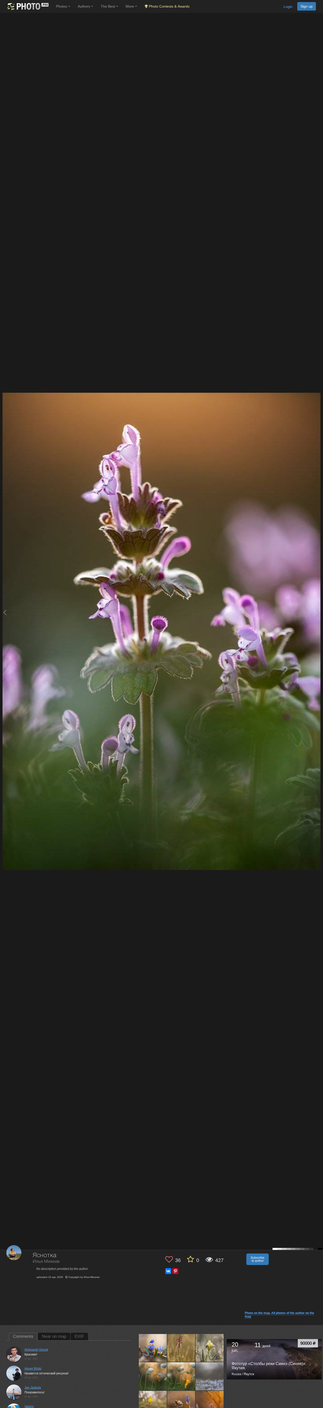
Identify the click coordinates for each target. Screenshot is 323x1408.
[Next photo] (318, 612)
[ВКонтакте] (168, 1271)
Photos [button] (62, 6)
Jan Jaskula (32, 1387)
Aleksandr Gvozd (36, 1349)
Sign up (307, 6)
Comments (23, 1336)
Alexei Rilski (32, 1368)
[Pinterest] (175, 1271)
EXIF (79, 1336)
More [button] (130, 6)
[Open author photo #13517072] (153, 1404)
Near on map (54, 1336)
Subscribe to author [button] (257, 1259)
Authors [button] (84, 6)
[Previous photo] (5, 612)
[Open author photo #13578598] (153, 1376)
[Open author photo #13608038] (210, 1347)
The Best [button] (108, 6)
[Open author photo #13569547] (181, 1376)
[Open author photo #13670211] (181, 1347)
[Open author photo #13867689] (153, 1347)
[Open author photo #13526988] (210, 1376)
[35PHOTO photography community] (27, 6)
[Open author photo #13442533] (210, 1404)
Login (288, 6)
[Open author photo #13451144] (181, 1404)
